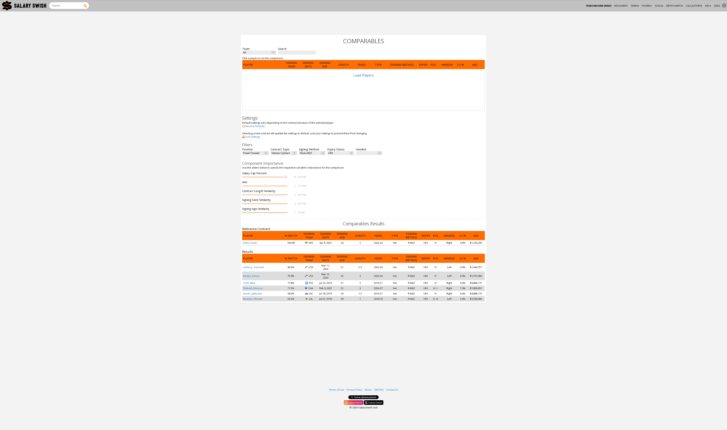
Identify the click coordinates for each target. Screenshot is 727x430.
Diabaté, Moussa (253, 288)
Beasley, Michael (252, 298)
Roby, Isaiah (250, 242)
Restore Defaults (255, 126)
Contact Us (392, 389)
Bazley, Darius (251, 276)
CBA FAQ (379, 389)
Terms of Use (336, 389)
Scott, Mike (249, 283)
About (368, 389)
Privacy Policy (354, 389)
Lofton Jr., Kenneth (253, 267)
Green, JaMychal (252, 293)
